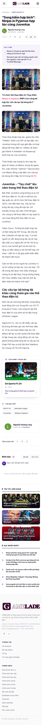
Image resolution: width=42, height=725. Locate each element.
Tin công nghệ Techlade (10, 657)
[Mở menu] (4, 3)
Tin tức (4, 653)
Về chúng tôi (6, 646)
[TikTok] (9, 634)
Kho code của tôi (8, 710)
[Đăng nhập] (38, 3)
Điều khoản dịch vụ (9, 670)
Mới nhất (35, 457)
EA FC (34, 176)
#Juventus (7, 413)
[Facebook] (10, 37)
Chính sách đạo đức (9, 677)
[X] (15, 37)
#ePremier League (21, 408)
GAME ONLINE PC (18, 12)
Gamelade (5, 12)
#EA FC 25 (7, 408)
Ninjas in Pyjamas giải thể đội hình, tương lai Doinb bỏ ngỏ (21, 52)
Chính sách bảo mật (9, 673)
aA (31, 37)
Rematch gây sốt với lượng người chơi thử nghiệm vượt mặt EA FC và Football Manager (22, 59)
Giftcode (5, 706)
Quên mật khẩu (7, 703)
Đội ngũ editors (7, 650)
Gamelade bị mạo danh (10, 695)
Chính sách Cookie (9, 688)
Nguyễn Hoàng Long (16, 30)
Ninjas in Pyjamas (10, 98)
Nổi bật (25, 457)
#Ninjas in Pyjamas (21, 413)
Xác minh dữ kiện (8, 692)
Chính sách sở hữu (8, 684)
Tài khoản (5, 699)
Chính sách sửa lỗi (8, 681)
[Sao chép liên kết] (20, 37)
